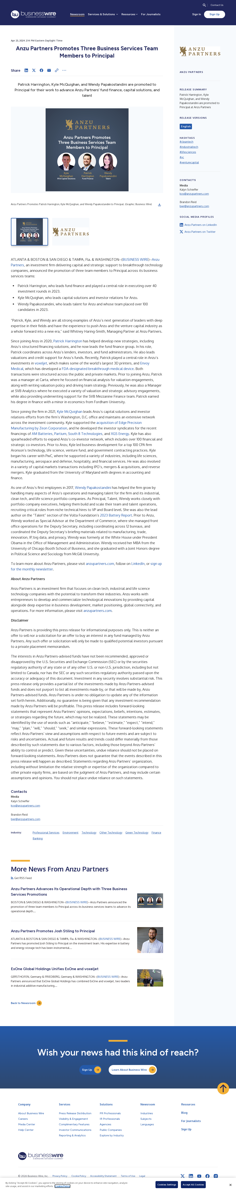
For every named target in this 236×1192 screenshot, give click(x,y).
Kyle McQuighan (69, 411)
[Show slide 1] (29, 232)
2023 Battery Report (116, 515)
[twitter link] (183, 1176)
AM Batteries (42, 433)
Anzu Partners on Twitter (200, 231)
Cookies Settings (166, 1184)
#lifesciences (188, 152)
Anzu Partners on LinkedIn (201, 225)
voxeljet (41, 363)
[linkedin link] (191, 1176)
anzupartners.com (100, 563)
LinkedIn (138, 563)
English (186, 126)
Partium (60, 433)
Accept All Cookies (193, 1184)
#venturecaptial (189, 162)
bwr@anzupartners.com (25, 819)
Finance (156, 832)
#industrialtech (189, 147)
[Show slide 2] (70, 232)
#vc (182, 157)
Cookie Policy (62, 1186)
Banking (38, 838)
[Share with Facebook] (41, 70)
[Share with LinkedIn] (26, 70)
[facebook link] (207, 1176)
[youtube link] (199, 1176)
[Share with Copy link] (56, 70)
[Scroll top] (223, 1088)
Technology (89, 832)
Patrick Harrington (67, 341)
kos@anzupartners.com (25, 805)
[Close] (230, 1184)
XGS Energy (120, 433)
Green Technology (136, 832)
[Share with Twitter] (34, 70)
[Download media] (159, 205)
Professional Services (46, 832)
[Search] (204, 5)
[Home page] (33, 14)
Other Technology (111, 832)
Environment (70, 832)
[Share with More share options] (64, 70)
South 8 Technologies (85, 433)
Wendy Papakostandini (93, 487)
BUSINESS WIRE (135, 259)
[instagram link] (216, 1176)
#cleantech (186, 141)
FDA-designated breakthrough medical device (98, 368)
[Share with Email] (49, 70)
